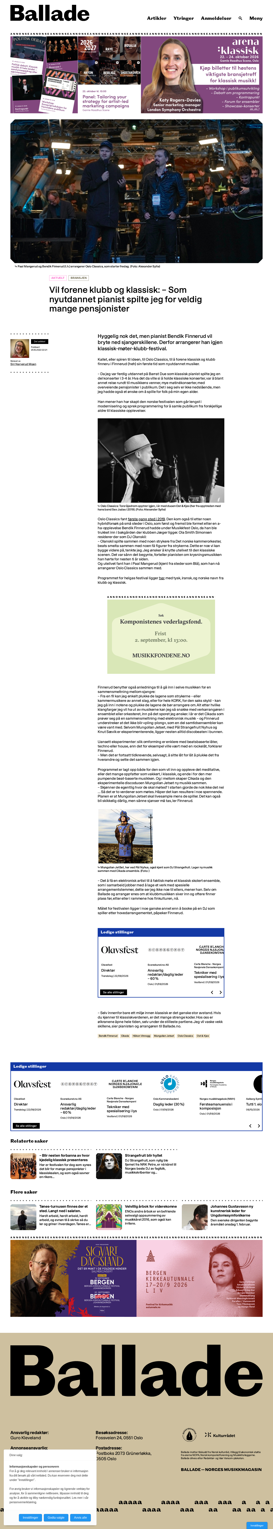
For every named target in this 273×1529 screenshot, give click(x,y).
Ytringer (183, 18)
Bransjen (79, 278)
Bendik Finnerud (108, 1035)
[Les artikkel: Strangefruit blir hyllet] (136, 1164)
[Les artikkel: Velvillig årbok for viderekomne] (136, 1215)
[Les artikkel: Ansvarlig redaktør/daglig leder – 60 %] (168, 963)
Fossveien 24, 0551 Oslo (119, 1437)
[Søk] (240, 18)
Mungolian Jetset (164, 1035)
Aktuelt (58, 278)
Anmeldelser (216, 18)
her (161, 578)
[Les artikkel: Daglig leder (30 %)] (173, 1097)
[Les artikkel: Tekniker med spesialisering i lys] (214, 963)
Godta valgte (56, 1517)
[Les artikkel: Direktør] (121, 963)
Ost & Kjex (203, 1035)
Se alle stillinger (113, 992)
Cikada (125, 1035)
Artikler (156, 18)
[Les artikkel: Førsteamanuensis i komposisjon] (220, 1097)
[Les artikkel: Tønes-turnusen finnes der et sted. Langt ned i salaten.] (50, 1215)
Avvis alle (80, 1517)
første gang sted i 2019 (146, 519)
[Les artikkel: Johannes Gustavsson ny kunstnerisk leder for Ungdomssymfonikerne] (222, 1215)
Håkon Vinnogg (141, 1035)
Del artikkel (39, 341)
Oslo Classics (185, 1035)
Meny (256, 18)
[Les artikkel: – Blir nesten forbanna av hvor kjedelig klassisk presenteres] (50, 1164)
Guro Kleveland (25, 1437)
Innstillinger (257, 1525)
